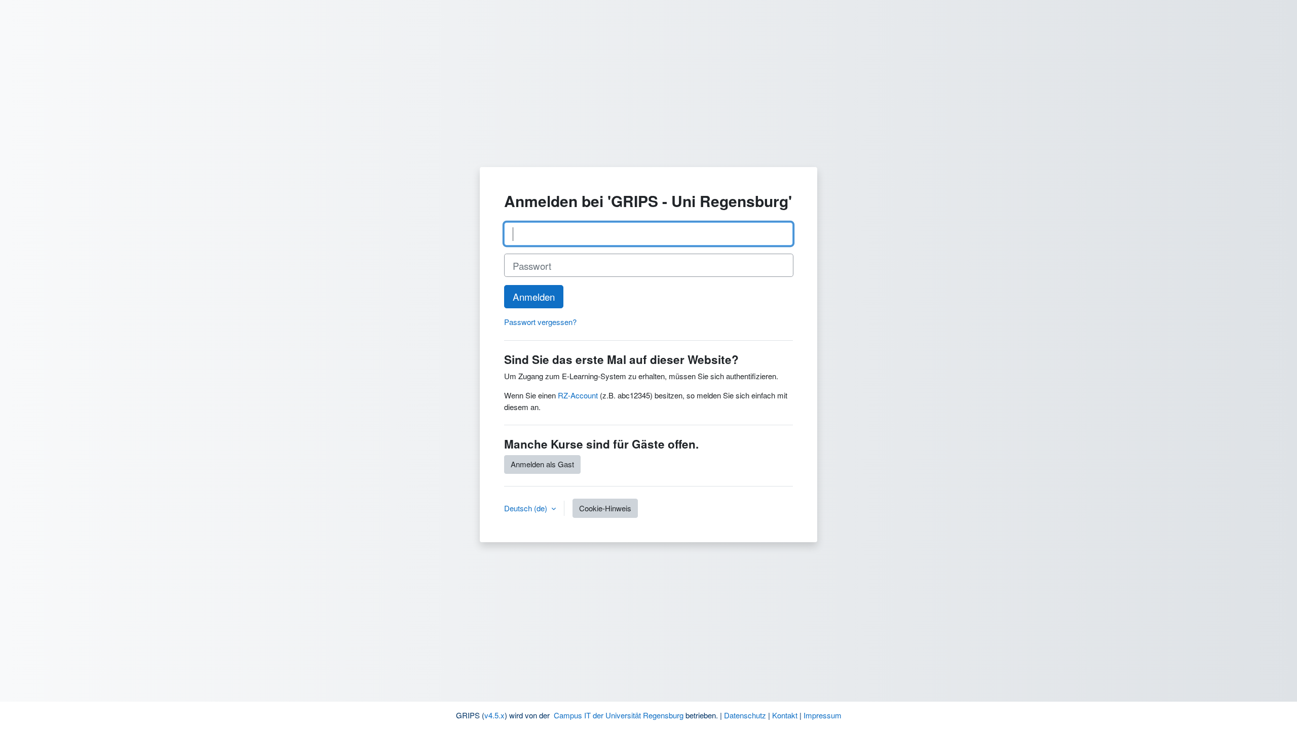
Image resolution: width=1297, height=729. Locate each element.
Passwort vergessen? (540, 321)
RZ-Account (578, 395)
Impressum (823, 715)
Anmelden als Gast (542, 464)
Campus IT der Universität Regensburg (618, 715)
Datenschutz (745, 715)
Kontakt (784, 715)
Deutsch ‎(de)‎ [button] (526, 508)
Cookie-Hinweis (605, 508)
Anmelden (534, 296)
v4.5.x (494, 715)
